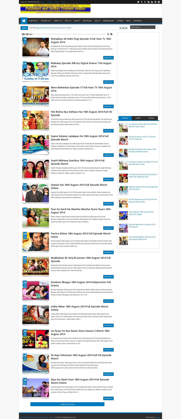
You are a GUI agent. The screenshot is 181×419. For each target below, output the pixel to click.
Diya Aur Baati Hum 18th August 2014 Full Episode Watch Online (80, 381)
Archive (151, 118)
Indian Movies (108, 21)
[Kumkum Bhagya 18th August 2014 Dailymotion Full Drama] (36, 290)
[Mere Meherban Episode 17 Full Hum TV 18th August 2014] (36, 96)
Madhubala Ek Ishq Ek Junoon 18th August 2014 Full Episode (81, 259)
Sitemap (120, 21)
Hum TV (77, 21)
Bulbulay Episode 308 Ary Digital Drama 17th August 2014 (81, 65)
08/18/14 (27, 34)
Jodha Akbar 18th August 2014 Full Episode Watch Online (79, 308)
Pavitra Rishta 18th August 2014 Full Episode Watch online (81, 235)
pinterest (159, 2)
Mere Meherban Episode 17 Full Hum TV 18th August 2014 (81, 89)
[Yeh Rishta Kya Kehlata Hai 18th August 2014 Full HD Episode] (36, 120)
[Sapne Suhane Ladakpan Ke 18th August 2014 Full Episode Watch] (36, 144)
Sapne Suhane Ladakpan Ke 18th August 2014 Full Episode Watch (80, 138)
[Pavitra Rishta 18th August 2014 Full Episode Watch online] (36, 242)
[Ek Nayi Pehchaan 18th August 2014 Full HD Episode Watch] (36, 363)
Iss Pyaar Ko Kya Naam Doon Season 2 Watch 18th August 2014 (80, 332)
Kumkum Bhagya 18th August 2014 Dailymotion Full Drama (81, 284)
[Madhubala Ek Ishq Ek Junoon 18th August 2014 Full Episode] (36, 266)
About (42, 2)
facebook (141, 2)
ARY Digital (87, 21)
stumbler (155, 2)
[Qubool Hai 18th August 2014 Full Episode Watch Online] (36, 193)
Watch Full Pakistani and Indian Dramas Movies (37, 417)
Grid (108, 34)
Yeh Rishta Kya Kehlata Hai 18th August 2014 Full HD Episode (81, 113)
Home (24, 20)
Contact (49, 2)
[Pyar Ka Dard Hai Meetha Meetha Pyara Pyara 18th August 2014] (36, 217)
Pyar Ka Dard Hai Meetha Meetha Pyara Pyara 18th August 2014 (81, 211)
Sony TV (57, 21)
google (145, 2)
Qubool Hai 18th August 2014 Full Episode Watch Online (79, 186)
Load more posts (67, 404)
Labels (138, 118)
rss (148, 2)
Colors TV (45, 21)
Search (157, 27)
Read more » (108, 57)
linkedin (152, 2)
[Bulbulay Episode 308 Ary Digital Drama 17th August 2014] (36, 71)
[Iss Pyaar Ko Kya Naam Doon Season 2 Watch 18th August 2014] (36, 339)
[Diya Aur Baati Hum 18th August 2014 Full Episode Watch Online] (36, 388)
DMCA (128, 21)
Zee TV (67, 21)
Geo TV (97, 21)
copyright (137, 21)
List (111, 34)
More (57, 2)
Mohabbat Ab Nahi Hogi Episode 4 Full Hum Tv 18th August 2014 (81, 40)
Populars (125, 118)
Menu (63, 2)
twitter (138, 2)
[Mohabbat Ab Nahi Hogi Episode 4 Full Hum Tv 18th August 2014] (36, 47)
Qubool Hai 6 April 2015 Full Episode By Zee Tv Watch (53, 28)
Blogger (158, 417)
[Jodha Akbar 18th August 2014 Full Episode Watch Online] (36, 315)
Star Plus (33, 21)
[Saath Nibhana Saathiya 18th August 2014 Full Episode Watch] (36, 169)
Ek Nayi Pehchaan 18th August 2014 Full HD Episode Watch (81, 357)
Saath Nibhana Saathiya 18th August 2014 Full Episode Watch (78, 162)
